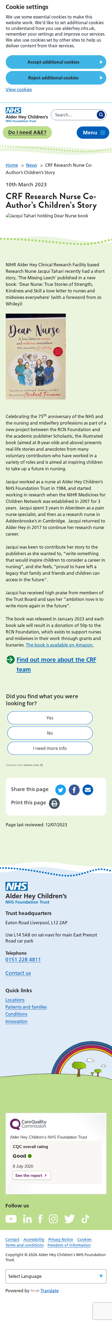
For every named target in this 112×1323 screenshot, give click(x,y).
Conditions (16, 1014)
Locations (14, 1000)
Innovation (16, 1021)
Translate (50, 1290)
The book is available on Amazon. (60, 645)
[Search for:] (73, 115)
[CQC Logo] (28, 1129)
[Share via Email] (87, 789)
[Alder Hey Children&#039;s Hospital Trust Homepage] (27, 114)
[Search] (101, 115)
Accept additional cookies (53, 62)
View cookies (19, 89)
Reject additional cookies (53, 78)
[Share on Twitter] (60, 789)
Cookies (84, 1239)
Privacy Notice (60, 1239)
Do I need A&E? (27, 132)
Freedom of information (69, 1245)
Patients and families (26, 1007)
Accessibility (33, 1239)
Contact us (18, 973)
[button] (50, 717)
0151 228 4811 (23, 959)
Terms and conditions (24, 1245)
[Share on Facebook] (74, 789)
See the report (28, 1175)
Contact (12, 1239)
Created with (22, 765)
